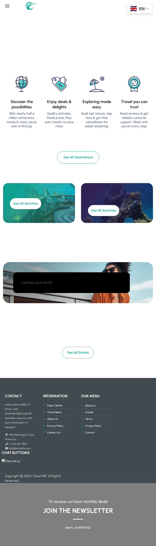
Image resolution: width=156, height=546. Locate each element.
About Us (52, 418)
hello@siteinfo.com (20, 448)
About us (90, 405)
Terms (89, 418)
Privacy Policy (55, 425)
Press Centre (54, 405)
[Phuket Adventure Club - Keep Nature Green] (40, 5)
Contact (90, 432)
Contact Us (54, 432)
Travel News (54, 412)
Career (89, 412)
